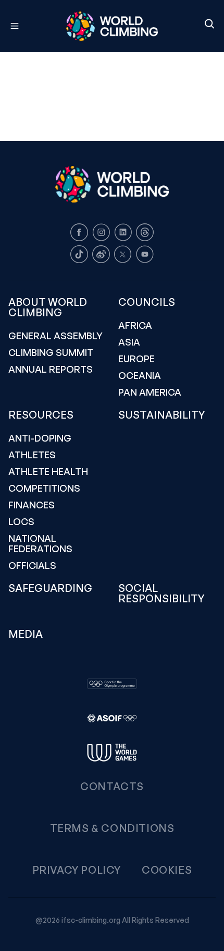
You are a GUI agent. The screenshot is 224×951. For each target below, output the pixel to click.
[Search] (209, 24)
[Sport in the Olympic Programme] (112, 684)
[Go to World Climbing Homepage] (112, 26)
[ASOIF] (112, 718)
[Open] (19, 26)
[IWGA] (112, 753)
